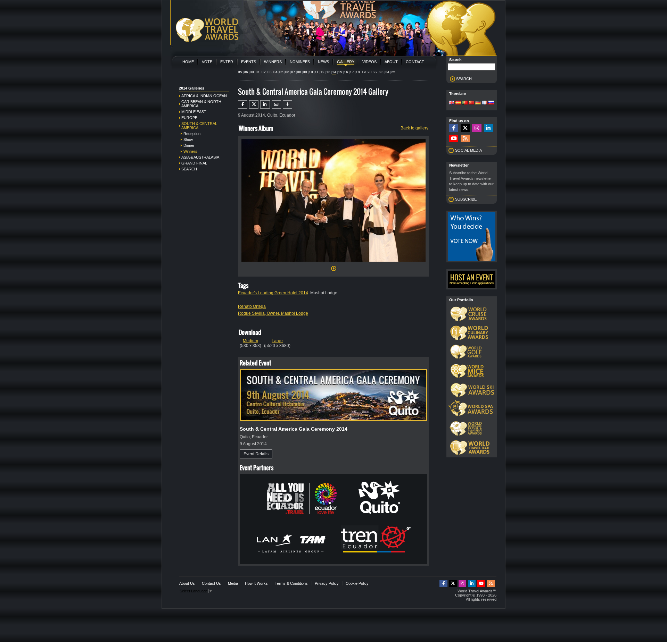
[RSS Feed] (465, 139)
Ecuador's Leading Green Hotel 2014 (273, 292)
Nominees (300, 62)
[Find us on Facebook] (453, 128)
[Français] (484, 103)
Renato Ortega (252, 306)
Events (248, 62)
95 (240, 72)
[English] (451, 103)
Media (233, 583)
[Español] (458, 103)
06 (287, 72)
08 (299, 72)
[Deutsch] (478, 103)
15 (340, 72)
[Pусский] (491, 103)
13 (328, 72)
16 (346, 72)
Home (188, 62)
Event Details (256, 453)
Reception (191, 134)
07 (293, 72)
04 (275, 72)
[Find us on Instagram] (476, 128)
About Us (187, 583)
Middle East (193, 112)
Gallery (345, 62)
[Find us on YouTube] (453, 139)
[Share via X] (253, 104)
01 (258, 72)
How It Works (256, 583)
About (391, 62)
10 (311, 72)
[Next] (333, 263)
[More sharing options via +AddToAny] (287, 104)
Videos (369, 62)
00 (252, 72)
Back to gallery (414, 128)
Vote (207, 62)
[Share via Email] (276, 104)
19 (364, 72)
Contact (415, 62)
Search (189, 169)
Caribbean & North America (201, 104)
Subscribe (466, 199)
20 (370, 72)
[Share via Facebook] (242, 104)
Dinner (189, 145)
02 (264, 72)
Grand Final (194, 163)
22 (375, 72)
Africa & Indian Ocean (204, 96)
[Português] (465, 103)
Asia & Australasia (200, 157)
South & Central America (199, 125)
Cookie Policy (357, 583)
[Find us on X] (465, 128)
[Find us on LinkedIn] (488, 128)
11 (317, 72)
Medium (250, 340)
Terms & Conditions (291, 583)
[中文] (471, 103)
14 (334, 72)
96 (246, 72)
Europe (189, 118)
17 (352, 72)
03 (269, 72)
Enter (226, 62)
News (323, 62)
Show (188, 139)
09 (305, 72)
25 (393, 72)
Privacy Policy (327, 583)
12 (322, 72)
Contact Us (211, 583)
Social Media (468, 150)
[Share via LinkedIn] (265, 104)
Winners (273, 62)
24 (387, 72)
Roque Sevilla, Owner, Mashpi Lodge (273, 313)
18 (358, 72)
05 (281, 72)
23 (381, 72)
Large (277, 340)
